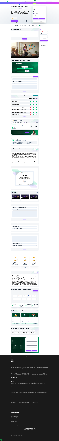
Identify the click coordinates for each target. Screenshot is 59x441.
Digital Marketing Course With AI (14, 421)
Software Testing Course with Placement (40, 392)
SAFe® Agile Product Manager (24, 368)
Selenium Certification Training (19, 393)
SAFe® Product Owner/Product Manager (41, 367)
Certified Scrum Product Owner (19, 367)
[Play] (25, 49)
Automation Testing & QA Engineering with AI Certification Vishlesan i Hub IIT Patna (19, 392)
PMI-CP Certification (36, 374)
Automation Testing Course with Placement (32, 392)
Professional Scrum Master (24, 367)
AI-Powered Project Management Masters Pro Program (36, 373)
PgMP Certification (32, 374)
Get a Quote (18, 22)
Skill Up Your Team (35, 290)
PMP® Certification (13, 373)
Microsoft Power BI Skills (32, 402)
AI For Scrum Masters (36, 368)
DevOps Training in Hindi (17, 383)
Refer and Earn (12, 358)
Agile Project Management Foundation (14, 402)
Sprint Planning (16, 162)
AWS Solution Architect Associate (40, 383)
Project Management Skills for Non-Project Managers (24, 402)
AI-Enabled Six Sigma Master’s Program (14, 425)
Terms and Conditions (26, 428)
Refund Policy (33, 428)
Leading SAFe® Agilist (30, 367)
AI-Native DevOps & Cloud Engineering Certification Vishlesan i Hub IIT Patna (18, 382)
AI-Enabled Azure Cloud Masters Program (30, 382)
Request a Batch (27, 132)
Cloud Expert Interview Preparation (31, 383)
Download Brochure (43, 45)
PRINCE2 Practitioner (29, 373)
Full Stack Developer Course (13, 417)
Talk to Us (43, 40)
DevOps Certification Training (37, 382)
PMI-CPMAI (16, 373)
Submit (38, 18)
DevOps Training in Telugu (43, 382)
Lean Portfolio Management (41, 368)
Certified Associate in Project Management (18, 374)
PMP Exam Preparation (20, 373)
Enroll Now (36, 126)
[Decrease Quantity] (22, 125)
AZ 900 (36, 383)
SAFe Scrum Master (34, 367)
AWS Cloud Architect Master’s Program (24, 383)
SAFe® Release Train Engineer (17, 368)
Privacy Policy (30, 428)
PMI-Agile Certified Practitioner (30, 368)
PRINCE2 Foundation (24, 373)
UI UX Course (18, 417)
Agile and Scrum (13, 4)
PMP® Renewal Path (37, 402)
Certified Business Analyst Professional (26, 374)
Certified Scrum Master (13, 367)
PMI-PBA (40, 374)
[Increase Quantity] (25, 125)
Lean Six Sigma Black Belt (26, 425)
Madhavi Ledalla (14, 128)
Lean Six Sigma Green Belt (21, 425)
